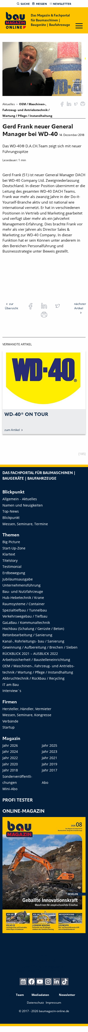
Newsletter (62, 4)
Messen (41, 4)
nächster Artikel (80, 306)
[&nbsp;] (44, 68)
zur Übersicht (11, 306)
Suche (25, 4)
